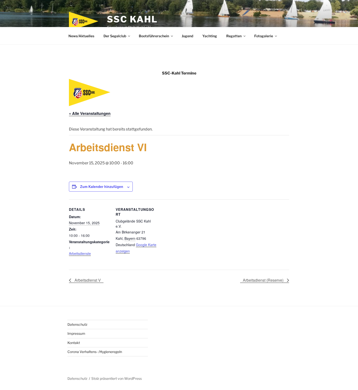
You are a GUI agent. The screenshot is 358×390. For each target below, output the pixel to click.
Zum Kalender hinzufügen (101, 186)
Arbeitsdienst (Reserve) (263, 280)
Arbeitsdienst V (87, 280)
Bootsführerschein (154, 36)
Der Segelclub (115, 36)
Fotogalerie (263, 36)
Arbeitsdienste (80, 253)
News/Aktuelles (81, 36)
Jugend (187, 36)
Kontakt (73, 343)
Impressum (76, 333)
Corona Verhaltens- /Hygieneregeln (94, 352)
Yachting (209, 36)
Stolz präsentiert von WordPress (116, 378)
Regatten (234, 36)
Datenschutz (77, 324)
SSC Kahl (132, 19)
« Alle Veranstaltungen (90, 113)
